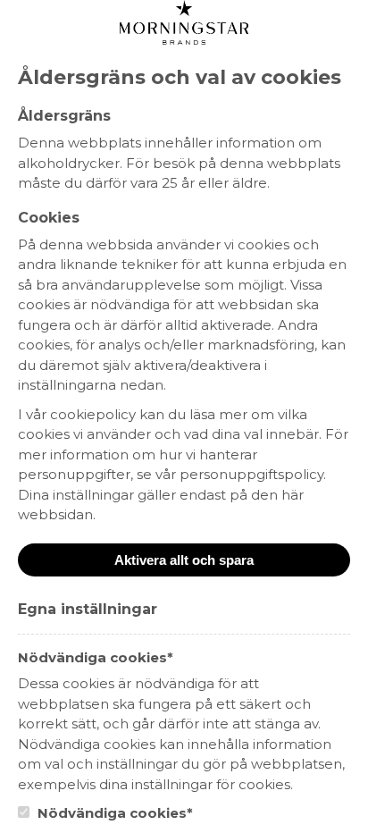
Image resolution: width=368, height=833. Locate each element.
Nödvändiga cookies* (113, 812)
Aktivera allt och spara (184, 560)
